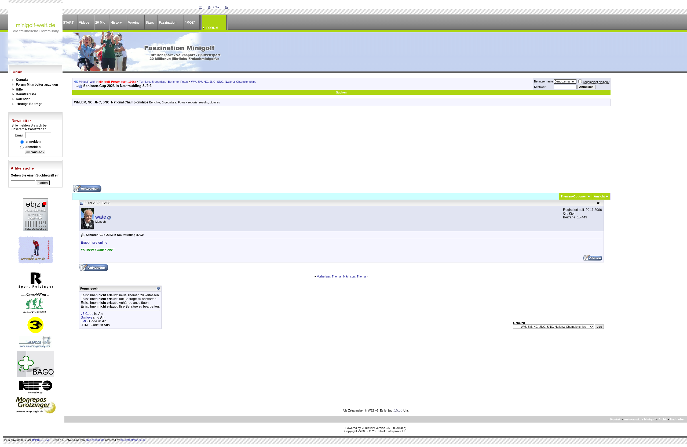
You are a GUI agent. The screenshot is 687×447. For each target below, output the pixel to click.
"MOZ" (190, 22)
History (116, 22)
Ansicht (599, 196)
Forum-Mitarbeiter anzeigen (37, 84)
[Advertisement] (341, 147)
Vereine (134, 22)
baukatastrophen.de (133, 439)
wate (100, 217)
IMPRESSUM (40, 439)
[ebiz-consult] (35, 230)
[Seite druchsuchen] (217, 7)
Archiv (662, 419)
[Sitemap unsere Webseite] (226, 7)
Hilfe (19, 89)
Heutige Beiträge (29, 104)
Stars (150, 22)
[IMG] (84, 321)
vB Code (87, 314)
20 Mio (100, 22)
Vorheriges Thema (329, 276)
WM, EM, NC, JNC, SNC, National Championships (223, 81)
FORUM (212, 28)
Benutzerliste (26, 94)
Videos (84, 22)
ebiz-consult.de (95, 439)
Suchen (341, 92)
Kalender (23, 99)
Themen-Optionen (574, 196)
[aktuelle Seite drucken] (209, 7)
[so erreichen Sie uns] (200, 7)
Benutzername (543, 81)
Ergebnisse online (94, 242)
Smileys (86, 317)
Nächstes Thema (354, 276)
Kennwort (540, 86)
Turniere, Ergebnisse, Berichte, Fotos (163, 81)
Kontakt (22, 80)
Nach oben (677, 419)
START (68, 22)
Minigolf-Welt (87, 81)
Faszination (167, 22)
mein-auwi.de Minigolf (640, 419)
